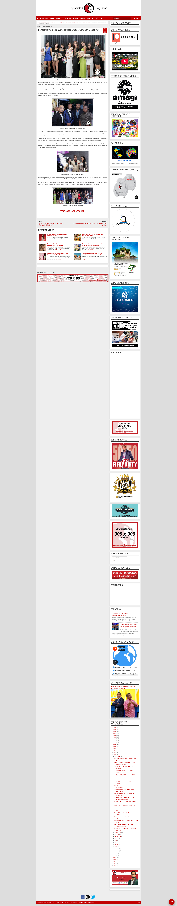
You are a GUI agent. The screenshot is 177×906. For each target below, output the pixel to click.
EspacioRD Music (115, 676)
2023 (114, 733)
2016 (114, 748)
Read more (60, 240)
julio (116, 840)
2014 (114, 752)
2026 (114, 727)
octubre (117, 834)
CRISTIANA (68, 18)
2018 (114, 744)
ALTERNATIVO (59, 18)
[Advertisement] (125, 386)
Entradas (116, 557)
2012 (114, 855)
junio (116, 842)
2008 (114, 863)
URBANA (52, 18)
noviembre (118, 832)
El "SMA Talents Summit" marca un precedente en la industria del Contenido (128, 626)
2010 (114, 859)
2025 (114, 729)
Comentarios (117, 560)
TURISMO (82, 18)
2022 (114, 736)
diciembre (118, 756)
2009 (114, 861)
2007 (114, 865)
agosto (117, 838)
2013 (114, 754)
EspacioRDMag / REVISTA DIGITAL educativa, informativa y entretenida (65, 902)
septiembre (118, 836)
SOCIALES (75, 18)
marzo (117, 849)
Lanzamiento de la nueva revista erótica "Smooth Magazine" (68, 30)
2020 (114, 740)
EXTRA (39, 18)
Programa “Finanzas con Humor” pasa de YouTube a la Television (123, 687)
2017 (114, 746)
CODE (138, 902)
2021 (114, 738)
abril (116, 846)
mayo (116, 844)
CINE (88, 18)
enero (116, 853)
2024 (114, 731)
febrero (117, 851)
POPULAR (45, 18)
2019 (114, 742)
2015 (114, 750)
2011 (114, 857)
